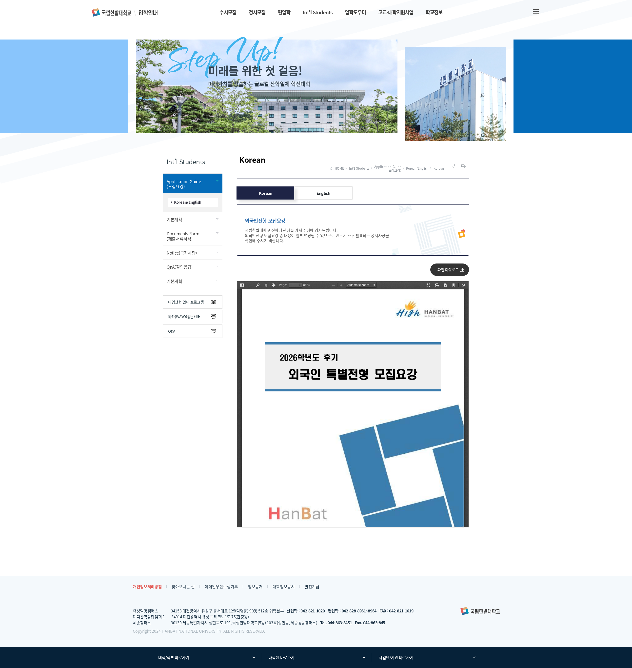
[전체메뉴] (536, 12)
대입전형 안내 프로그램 (186, 301)
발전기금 (312, 586)
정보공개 (255, 586)
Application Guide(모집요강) (387, 168)
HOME (339, 168)
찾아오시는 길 (183, 586)
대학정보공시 (284, 586)
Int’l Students (359, 168)
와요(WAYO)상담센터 (184, 316)
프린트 (463, 166)
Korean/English (417, 168)
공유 (454, 166)
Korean (439, 168)
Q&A (171, 331)
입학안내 (124, 12)
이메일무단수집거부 (221, 586)
